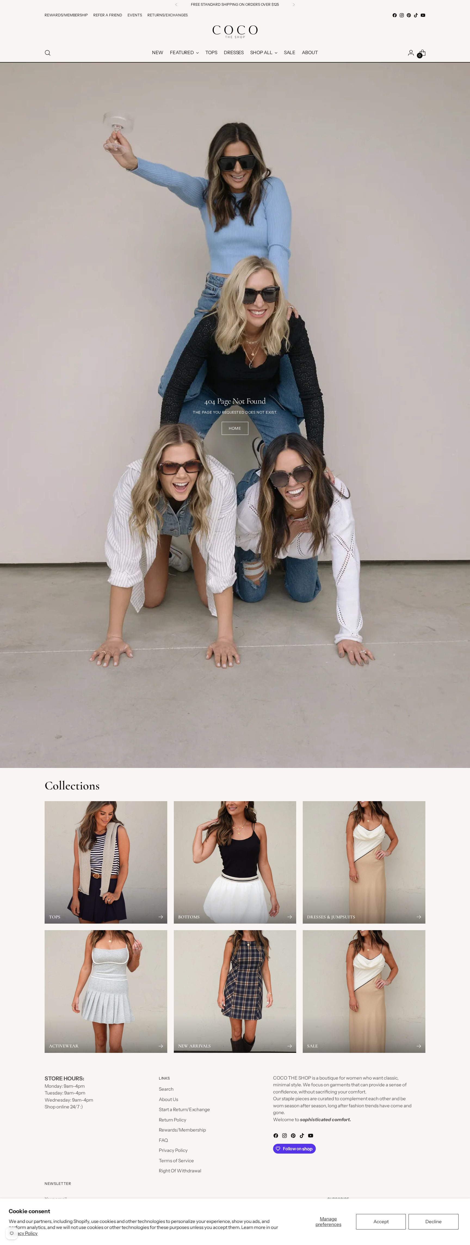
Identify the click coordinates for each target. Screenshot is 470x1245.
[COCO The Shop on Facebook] (394, 15)
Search (166, 1089)
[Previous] (176, 4)
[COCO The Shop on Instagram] (401, 15)
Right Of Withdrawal (180, 1170)
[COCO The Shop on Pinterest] (408, 15)
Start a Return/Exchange (184, 1109)
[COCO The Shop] (235, 31)
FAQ (163, 1140)
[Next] (294, 4)
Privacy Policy (23, 1233)
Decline (433, 1221)
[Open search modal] (47, 52)
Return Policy (172, 1120)
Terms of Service (176, 1160)
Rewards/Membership (182, 1130)
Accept (381, 1221)
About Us (168, 1099)
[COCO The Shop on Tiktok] (415, 15)
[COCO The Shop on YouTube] (422, 15)
